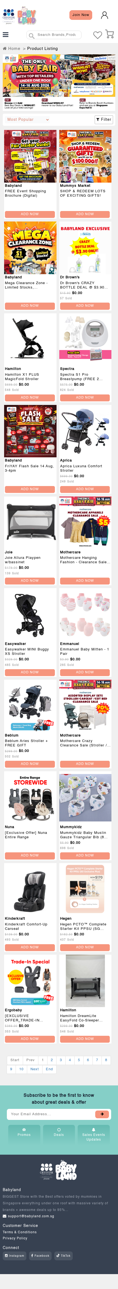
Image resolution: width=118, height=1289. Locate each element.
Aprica (66, 460)
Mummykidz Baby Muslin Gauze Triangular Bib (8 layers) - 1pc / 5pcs (83, 837)
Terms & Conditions (20, 1232)
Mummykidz (71, 827)
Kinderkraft (15, 918)
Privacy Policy (15, 1238)
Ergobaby (13, 1010)
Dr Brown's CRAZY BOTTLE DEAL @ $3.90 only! (82, 287)
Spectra (67, 369)
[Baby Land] (19, 15)
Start (14, 1060)
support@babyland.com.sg (31, 1216)
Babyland (13, 186)
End (49, 1069)
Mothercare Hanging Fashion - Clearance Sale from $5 (83, 562)
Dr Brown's (70, 277)
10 (21, 1069)
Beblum (12, 735)
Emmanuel (69, 644)
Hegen (66, 918)
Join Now (80, 15)
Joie (9, 552)
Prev (30, 1060)
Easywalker (15, 644)
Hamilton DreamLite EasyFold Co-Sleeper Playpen (79, 1020)
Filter (105, 120)
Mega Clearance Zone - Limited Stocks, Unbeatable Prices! (26, 287)
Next (34, 1069)
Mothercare (70, 552)
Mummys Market (75, 186)
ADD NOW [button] (30, 214)
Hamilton (13, 369)
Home (13, 49)
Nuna (9, 827)
